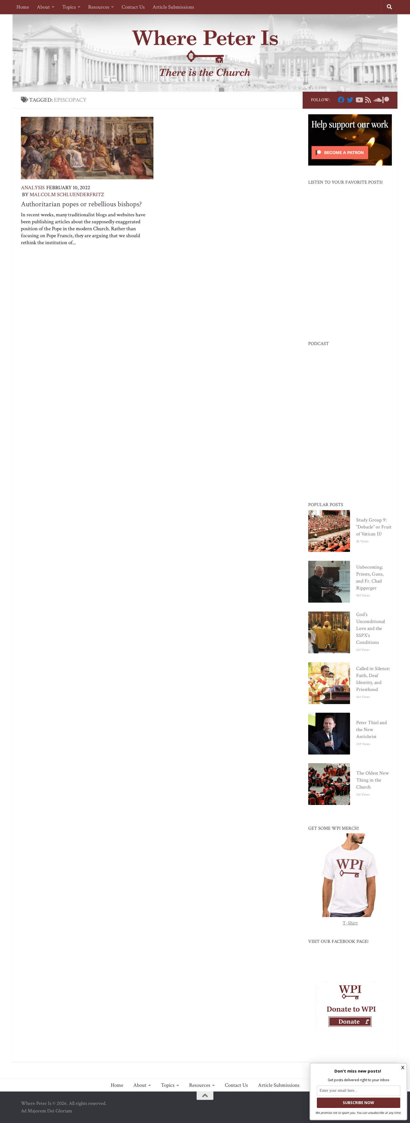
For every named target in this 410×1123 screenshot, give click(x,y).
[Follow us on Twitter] (350, 99)
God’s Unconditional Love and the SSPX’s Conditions (370, 628)
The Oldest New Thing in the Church (372, 780)
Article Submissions (173, 7)
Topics (69, 7)
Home (22, 7)
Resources (98, 7)
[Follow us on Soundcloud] (376, 99)
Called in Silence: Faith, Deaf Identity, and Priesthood (373, 679)
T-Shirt (350, 923)
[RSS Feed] (368, 99)
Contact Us (133, 7)
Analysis (33, 187)
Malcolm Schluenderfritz (67, 194)
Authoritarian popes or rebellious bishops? (81, 204)
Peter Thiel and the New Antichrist (371, 729)
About (43, 7)
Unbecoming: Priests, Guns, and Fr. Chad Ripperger (370, 577)
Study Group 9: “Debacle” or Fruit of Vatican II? (374, 527)
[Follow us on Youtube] (359, 99)
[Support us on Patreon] (385, 99)
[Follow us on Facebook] (341, 99)
